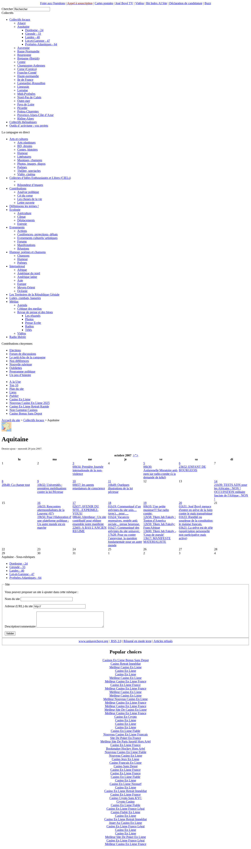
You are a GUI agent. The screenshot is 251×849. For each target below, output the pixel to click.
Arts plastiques (26, 142)
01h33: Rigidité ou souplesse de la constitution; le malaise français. (196, 520)
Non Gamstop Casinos (23, 410)
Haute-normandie (28, 76)
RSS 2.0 (115, 641)
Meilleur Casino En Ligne (125, 667)
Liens (12, 392)
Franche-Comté (26, 72)
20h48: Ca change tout (16, 484)
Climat (21, 216)
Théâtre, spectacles (29, 170)
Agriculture (24, 213)
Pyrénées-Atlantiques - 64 (41, 44)
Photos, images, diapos (31, 163)
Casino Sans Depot (125, 766)
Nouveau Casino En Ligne (125, 755)
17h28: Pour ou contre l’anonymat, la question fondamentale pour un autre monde (125, 540)
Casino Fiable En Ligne (125, 812)
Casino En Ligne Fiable (125, 731)
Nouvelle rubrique (20, 364)
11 (109, 481)
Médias (13, 301)
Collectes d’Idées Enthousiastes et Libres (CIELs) (40, 178)
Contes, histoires (27, 149)
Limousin (23, 86)
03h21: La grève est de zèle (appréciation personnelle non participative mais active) (196, 533)
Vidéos (139, 3)
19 (144, 503)
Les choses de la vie (29, 199)
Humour (22, 153)
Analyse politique (28, 192)
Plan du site (16, 388)
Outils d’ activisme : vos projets (28, 125)
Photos (29, 319)
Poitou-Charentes (28, 111)
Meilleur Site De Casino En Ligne (126, 709)
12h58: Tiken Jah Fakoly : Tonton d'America (159, 518)
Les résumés (32, 315)
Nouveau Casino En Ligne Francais (125, 734)
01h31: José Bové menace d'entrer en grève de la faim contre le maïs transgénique (195, 510)
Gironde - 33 (33, 33)
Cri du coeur (25, 195)
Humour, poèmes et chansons (27, 252)
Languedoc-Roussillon (31, 83)
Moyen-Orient (26, 287)
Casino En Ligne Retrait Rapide (29, 406)
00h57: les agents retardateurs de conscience (89, 486)
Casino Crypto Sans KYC (125, 798)
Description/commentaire (20, 626)
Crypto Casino (125, 801)
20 (180, 503)
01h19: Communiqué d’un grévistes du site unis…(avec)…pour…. (124, 510)
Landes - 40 (32, 37)
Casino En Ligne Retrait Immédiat (125, 791)
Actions (22, 231)
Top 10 (13, 385)
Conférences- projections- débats (37, 234)
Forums (22, 241)
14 (215, 481)
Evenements (17, 227)
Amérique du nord (28, 273)
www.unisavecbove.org (93, 641)
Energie (22, 223)
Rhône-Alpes (25, 118)
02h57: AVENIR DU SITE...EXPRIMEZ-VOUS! (86, 510)
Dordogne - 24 (34, 30)
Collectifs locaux (19, 19)
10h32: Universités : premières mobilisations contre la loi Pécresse (51, 488)
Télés (28, 330)
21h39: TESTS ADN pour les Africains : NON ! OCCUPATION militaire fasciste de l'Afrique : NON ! (231, 492)
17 (74, 503)
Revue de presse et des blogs (35, 312)
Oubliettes (15, 368)
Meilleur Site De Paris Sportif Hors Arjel (125, 741)
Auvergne (23, 47)
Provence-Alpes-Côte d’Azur (35, 115)
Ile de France (25, 79)
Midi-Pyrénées (26, 93)
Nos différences (19, 361)
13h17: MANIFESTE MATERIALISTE (157, 540)
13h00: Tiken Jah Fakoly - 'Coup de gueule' (159, 532)
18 (109, 503)
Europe (21, 284)
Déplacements (26, 220)
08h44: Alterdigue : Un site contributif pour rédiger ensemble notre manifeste (89, 520)
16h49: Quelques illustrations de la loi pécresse (120, 488)
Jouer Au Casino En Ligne (125, 822)
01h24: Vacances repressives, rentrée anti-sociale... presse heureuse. (124, 520)
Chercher (7, 9)
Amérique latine (27, 276)
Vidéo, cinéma (26, 174)
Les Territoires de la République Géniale (34, 294)
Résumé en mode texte (138, 641)
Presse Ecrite (33, 322)
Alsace (21, 23)
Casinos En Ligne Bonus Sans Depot (126, 660)
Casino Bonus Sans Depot (25, 413)
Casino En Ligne (19, 399)
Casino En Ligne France (125, 685)
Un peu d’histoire (20, 375)
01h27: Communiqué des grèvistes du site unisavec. (124, 529)
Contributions (17, 188)
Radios (29, 326)
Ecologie (14, 209)
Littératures (24, 156)
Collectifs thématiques (23, 122)
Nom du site (12, 599)
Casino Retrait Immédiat (126, 663)
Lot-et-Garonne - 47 (37, 40)
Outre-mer (23, 101)
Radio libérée (17, 337)
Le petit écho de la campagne (27, 357)
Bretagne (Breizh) (28, 58)
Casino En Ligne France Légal (125, 808)
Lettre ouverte (26, 202)
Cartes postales (104, 3)
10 (74, 481)
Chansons (23, 255)
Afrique (22, 269)
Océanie (22, 291)
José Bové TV (124, 3)
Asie (20, 280)
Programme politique (22, 371)
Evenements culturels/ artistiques (37, 238)
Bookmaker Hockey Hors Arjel (125, 748)
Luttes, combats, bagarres (25, 298)
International (17, 266)
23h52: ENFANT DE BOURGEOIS (192, 468)
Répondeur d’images (30, 185)
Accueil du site (11, 420)
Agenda (22, 305)
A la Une (15, 381)
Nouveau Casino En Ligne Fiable (125, 752)
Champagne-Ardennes (31, 65)
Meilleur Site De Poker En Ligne (125, 837)
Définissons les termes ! (24, 206)
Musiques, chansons (29, 160)
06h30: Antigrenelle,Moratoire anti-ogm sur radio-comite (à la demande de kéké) (160, 472)
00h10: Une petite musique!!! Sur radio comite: (156, 510)
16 (38, 503)
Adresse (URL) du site (19, 606)
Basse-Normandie (28, 51)
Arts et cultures (18, 139)
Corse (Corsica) (27, 69)
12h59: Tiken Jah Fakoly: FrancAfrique (159, 525)
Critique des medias (29, 308)
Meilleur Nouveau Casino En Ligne (125, 699)
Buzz (208, 3)
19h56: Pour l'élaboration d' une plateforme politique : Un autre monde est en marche (54, 522)
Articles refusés (163, 641)
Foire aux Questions (52, 3)
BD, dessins (24, 146)
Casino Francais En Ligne (125, 762)
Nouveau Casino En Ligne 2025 (29, 403)
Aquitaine (23, 26)
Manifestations (26, 245)
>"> (135, 455)
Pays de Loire (25, 104)
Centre (21, 62)
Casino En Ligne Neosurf (125, 784)
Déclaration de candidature (185, 3)
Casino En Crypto (125, 716)
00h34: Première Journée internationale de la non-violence (88, 470)
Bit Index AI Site (156, 3)
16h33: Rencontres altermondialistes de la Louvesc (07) (51, 510)
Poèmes (22, 167)
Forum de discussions (22, 353)
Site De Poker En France (125, 738)
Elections (15, 350)
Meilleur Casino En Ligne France (125, 681)
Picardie (22, 108)
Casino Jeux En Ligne (125, 759)
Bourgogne (24, 55)
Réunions (23, 248)
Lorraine (22, 90)
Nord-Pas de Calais (29, 97)
